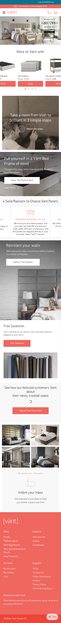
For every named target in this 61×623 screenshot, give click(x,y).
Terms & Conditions (42, 589)
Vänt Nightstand (12, 545)
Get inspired (39, 537)
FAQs (35, 569)
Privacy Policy (39, 585)
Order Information (42, 577)
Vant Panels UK (19, 619)
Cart (6, 577)
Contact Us (38, 573)
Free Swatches (17, 343)
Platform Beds (11, 541)
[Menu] (4, 12)
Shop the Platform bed (22, 180)
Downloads (38, 545)
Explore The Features (23, 262)
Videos (36, 541)
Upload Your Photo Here (30, 411)
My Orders (9, 573)
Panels (7, 537)
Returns (36, 581)
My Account (9, 569)
